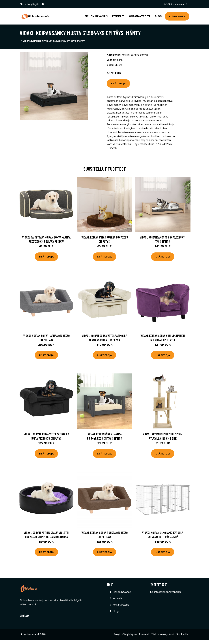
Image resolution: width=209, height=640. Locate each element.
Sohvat (144, 54)
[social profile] (43, 4)
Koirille (126, 54)
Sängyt (135, 54)
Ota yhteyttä (129, 634)
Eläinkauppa (177, 16)
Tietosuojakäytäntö (162, 634)
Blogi (158, 16)
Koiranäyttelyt (139, 16)
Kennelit (118, 16)
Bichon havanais (96, 16)
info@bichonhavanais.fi (175, 4)
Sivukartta (182, 634)
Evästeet (144, 634)
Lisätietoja (118, 83)
